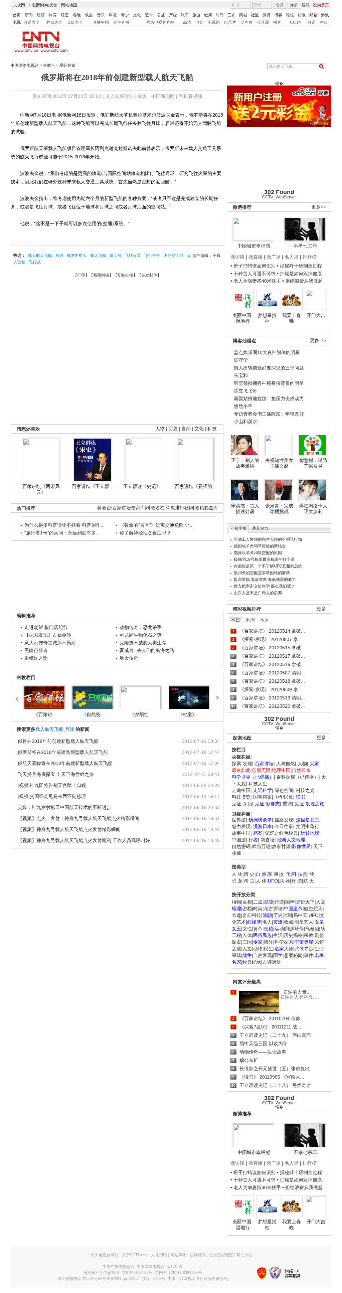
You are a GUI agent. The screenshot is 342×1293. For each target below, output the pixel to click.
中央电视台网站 (105, 1255)
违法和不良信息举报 (101, 1272)
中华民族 (284, 797)
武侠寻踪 (304, 948)
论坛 (290, 15)
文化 (137, 15)
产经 (173, 15)
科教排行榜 (177, 507)
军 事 (273, 874)
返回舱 (116, 255)
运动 (279, 928)
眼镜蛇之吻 (36, 658)
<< (18, 695)
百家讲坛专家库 (128, 507)
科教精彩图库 (204, 507)
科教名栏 (155, 507)
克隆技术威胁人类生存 (143, 642)
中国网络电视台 (43, 5)
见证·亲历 (242, 803)
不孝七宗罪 (305, 246)
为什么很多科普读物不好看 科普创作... (64, 525)
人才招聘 (159, 1255)
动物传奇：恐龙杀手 (141, 627)
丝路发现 (284, 819)
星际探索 (67, 65)
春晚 (77, 15)
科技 (212, 428)
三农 (231, 15)
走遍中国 (241, 790)
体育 (53, 15)
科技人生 (257, 783)
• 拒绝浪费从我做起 (302, 281)
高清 (187, 22)
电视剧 (214, 22)
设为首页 (321, 5)
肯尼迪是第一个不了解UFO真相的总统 (268, 566)
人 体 (261, 880)
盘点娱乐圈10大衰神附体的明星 (267, 352)
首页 (17, 15)
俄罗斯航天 (77, 255)
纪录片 (230, 22)
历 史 (249, 874)
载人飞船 (98, 255)
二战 (258, 902)
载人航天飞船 (40, 255)
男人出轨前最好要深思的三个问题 (269, 367)
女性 (247, 928)
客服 (306, 5)
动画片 (246, 22)
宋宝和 (241, 375)
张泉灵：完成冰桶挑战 (279, 508)
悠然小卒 (243, 406)
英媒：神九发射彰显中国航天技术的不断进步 (64, 807)
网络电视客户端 (160, 22)
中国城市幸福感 (253, 246)
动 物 (309, 874)
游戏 (325, 15)
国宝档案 (262, 797)
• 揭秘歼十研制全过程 (299, 266)
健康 (208, 15)
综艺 (65, 15)
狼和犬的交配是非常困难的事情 (262, 573)
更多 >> (318, 340)
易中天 (300, 915)
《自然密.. (92, 714)
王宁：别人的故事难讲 (245, 463)
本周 (250, 620)
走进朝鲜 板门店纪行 (46, 627)
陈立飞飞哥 (245, 390)
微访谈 (237, 257)
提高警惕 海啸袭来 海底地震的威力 (265, 579)
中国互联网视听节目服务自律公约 (198, 1278)
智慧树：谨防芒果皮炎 (313, 463)
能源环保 (294, 928)
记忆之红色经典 (281, 833)
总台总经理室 (221, 1255)
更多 (321, 608)
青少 (125, 15)
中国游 (239, 839)
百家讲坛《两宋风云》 (41, 489)
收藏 (288, 922)
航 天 (308, 880)
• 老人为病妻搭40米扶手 (255, 281)
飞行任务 (152, 255)
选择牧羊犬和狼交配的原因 (258, 552)
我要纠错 (101, 275)
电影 (199, 22)
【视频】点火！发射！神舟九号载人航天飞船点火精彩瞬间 (78, 818)
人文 (247, 948)
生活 (278, 935)
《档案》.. (188, 714)
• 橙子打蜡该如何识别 (253, 266)
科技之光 (305, 790)
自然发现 (262, 955)
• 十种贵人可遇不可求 (253, 273)
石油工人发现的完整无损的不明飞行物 (268, 539)
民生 (268, 948)
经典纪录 (251, 962)
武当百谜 (261, 846)
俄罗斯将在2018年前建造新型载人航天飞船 (63, 752)
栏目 (324, 22)
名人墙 (292, 257)
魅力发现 (241, 826)
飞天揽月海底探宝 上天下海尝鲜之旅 (56, 774)
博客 (278, 15)
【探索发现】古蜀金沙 (47, 635)
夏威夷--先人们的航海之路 (147, 650)
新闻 (29, 15)
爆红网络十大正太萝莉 (313, 508)
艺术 (149, 15)
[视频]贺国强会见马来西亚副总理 (52, 796)
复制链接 (125, 275)
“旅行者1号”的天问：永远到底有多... (62, 532)
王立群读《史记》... (144, 486)
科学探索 (284, 942)
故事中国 (241, 833)
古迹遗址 (272, 962)
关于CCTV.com (135, 1255)
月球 (59, 255)
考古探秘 (273, 908)
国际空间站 (174, 255)
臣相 (247, 902)
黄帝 (258, 928)
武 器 (284, 880)
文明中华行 (307, 826)
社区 (255, 15)
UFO (314, 915)
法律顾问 (198, 1255)
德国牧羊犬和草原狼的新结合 (260, 546)
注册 (294, 5)
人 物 (237, 874)
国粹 (290, 902)
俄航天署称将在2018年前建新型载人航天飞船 (65, 763)
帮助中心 (244, 1255)
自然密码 (241, 846)
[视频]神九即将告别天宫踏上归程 (52, 785)
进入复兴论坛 (119, 96)
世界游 (239, 819)
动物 (258, 948)
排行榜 (310, 257)
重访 (287, 803)
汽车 (185, 15)
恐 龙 (237, 880)
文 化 (285, 874)
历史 (173, 428)
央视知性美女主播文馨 (279, 463)
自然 (186, 428)
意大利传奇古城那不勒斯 (50, 642)
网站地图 (69, 5)
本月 (264, 620)
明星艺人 (304, 922)
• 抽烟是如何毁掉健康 (299, 273)
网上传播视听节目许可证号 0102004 (89, 1278)
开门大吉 (316, 315)
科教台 (49, 65)
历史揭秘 (293, 935)
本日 (235, 620)
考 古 (249, 880)
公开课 (263, 22)
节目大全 (75, 22)
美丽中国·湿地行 (242, 318)
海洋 (268, 942)
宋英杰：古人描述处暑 (245, 508)
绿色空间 (284, 790)
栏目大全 (54, 22)
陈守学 (241, 360)
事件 (308, 955)
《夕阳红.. (140, 714)
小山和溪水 (245, 421)
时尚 (220, 15)
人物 (302, 763)
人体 (247, 935)
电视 (17, 22)
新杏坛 (268, 839)
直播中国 (101, 22)
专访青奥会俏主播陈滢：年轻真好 (269, 414)
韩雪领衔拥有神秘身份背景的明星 (269, 383)
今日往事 (284, 826)
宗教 (308, 935)
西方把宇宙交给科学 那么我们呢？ (264, 586)
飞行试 (35, 262)
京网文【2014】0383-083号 (178, 1272)
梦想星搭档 (267, 318)
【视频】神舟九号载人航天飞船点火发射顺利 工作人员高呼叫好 (84, 840)
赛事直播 (121, 22)
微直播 (255, 257)
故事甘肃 (281, 846)
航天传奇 (129, 658)
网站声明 (178, 1255)
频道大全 (32, 22)
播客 (277, 22)
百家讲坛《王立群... (92, 486)
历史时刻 (282, 915)
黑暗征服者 (36, 650)
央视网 (19, 5)
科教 (113, 15)
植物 (236, 902)
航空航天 (313, 908)
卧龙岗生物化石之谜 (141, 635)
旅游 (196, 15)
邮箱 (313, 15)
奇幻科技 (251, 915)
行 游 (296, 880)
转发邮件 (149, 275)
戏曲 (89, 15)
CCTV (296, 22)
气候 (310, 928)
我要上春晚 (291, 318)
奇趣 (236, 915)
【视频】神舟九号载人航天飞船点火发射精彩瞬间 (69, 829)
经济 (41, 15)
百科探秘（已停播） (298, 777)
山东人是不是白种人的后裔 (258, 593)
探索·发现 (242, 763)
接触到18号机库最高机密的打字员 (264, 559)
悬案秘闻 (293, 955)
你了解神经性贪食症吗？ (145, 532)
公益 (161, 15)
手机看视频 (190, 96)
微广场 (274, 257)
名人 (267, 922)
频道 (312, 22)
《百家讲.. (44, 714)
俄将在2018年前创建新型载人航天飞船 (58, 741)
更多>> (318, 206)
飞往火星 (133, 255)
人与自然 (285, 763)
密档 (247, 908)
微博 (267, 15)
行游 (279, 902)
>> (216, 695)
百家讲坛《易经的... (195, 486)
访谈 (302, 15)
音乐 (101, 15)
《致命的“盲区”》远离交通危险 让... (157, 525)
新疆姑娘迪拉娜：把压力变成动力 (269, 398)
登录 (280, 5)
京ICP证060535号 (137, 1272)
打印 (81, 275)
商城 (243, 15)
